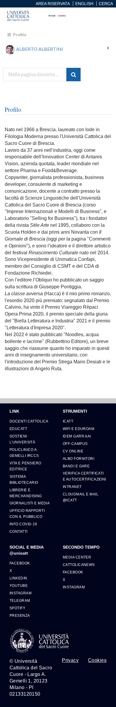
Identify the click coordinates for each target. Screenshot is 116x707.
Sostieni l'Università (22, 439)
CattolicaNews (79, 565)
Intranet (72, 487)
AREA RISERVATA (53, 3)
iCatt (68, 421)
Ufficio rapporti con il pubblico (27, 513)
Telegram (20, 600)
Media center (77, 557)
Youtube (19, 585)
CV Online (73, 451)
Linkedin (18, 578)
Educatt (18, 429)
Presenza (20, 615)
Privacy (70, 660)
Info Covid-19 (23, 524)
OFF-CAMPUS (75, 444)
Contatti (19, 531)
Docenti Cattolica (29, 421)
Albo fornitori (78, 458)
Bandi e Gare (76, 466)
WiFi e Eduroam (78, 429)
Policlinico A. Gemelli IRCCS (24, 452)
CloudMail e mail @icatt (80, 497)
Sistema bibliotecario (24, 479)
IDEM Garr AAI (77, 436)
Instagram (21, 593)
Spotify (17, 608)
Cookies (97, 660)
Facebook (20, 563)
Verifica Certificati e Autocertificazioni (84, 476)
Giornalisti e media (30, 503)
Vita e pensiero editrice (25, 466)
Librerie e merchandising (26, 493)
